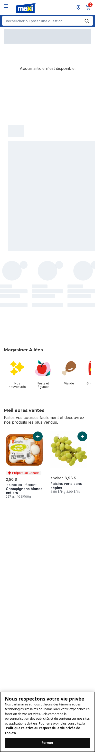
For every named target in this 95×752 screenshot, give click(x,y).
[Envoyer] (86, 20)
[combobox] (47, 21)
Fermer (48, 742)
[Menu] (6, 6)
